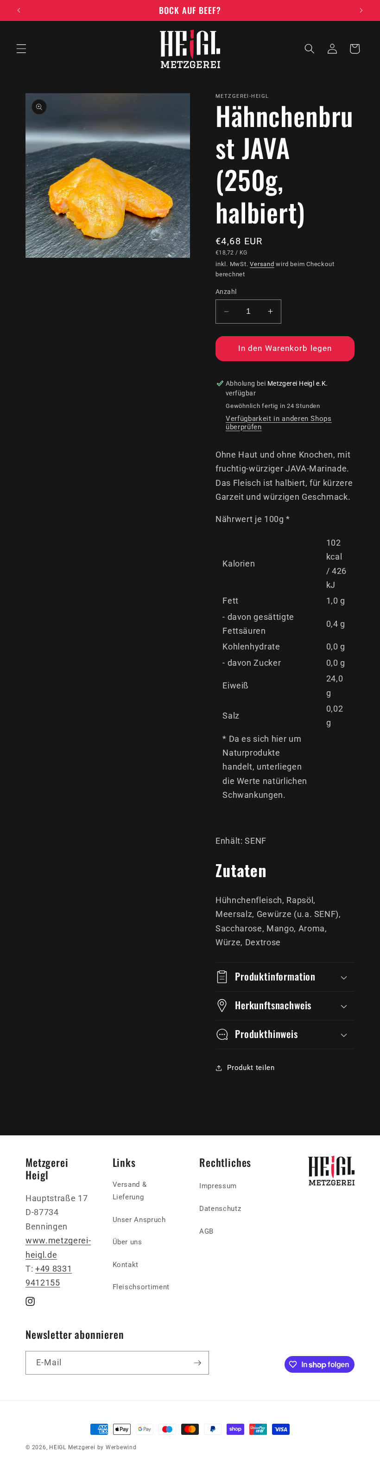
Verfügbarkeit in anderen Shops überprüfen (279, 422)
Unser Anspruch (139, 1220)
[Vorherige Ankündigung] (19, 10)
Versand (262, 264)
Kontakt (126, 1265)
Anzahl (226, 291)
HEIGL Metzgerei (72, 1447)
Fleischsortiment (141, 1287)
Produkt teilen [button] (250, 1067)
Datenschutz (220, 1208)
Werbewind (121, 1447)
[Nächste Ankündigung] (361, 10)
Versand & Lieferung (130, 1190)
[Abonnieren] (197, 1363)
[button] (21, 49)
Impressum (218, 1186)
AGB (206, 1231)
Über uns (127, 1242)
